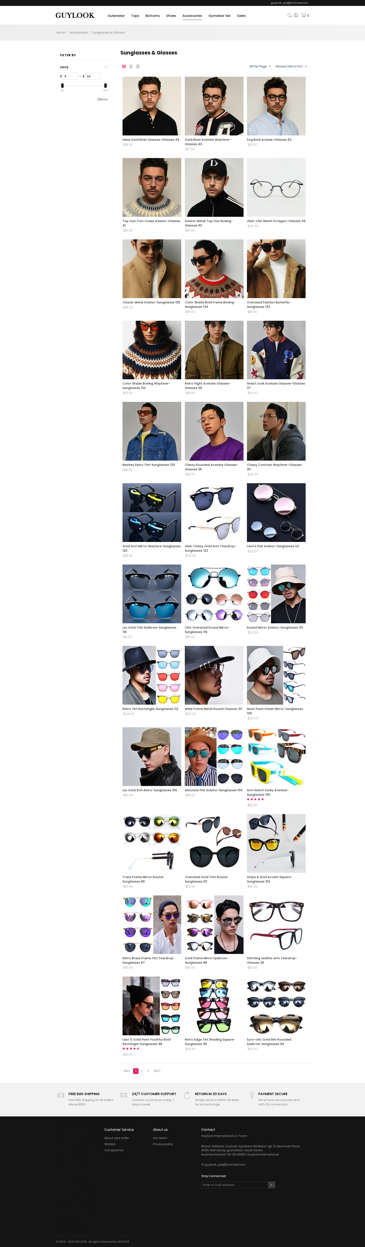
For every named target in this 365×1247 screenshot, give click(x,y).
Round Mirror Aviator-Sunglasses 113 (275, 627)
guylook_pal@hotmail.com (225, 1164)
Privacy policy (163, 1144)
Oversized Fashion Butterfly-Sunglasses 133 (269, 304)
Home (60, 32)
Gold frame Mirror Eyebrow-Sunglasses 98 (206, 960)
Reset (104, 99)
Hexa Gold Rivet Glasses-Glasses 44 (151, 140)
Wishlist (110, 1144)
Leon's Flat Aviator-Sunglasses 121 (273, 546)
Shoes (171, 16)
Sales (241, 16)
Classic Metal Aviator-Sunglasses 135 (151, 302)
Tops (135, 16)
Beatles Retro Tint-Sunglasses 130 (149, 465)
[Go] (271, 1185)
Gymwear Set (219, 16)
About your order (116, 1138)
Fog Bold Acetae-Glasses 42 (269, 140)
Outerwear (116, 16)
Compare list (114, 1150)
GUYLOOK (123, 1241)
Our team (160, 1138)
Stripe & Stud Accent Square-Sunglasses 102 (269, 879)
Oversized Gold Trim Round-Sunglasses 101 (207, 879)
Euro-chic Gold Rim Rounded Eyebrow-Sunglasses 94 (269, 1041)
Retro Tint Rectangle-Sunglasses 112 (150, 709)
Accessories (192, 16)
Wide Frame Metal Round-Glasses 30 (213, 709)
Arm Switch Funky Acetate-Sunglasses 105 (268, 792)
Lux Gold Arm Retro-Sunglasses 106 (150, 790)
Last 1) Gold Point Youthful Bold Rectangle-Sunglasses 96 (147, 1041)
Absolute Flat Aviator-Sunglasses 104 (213, 790)
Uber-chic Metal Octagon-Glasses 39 (276, 221)
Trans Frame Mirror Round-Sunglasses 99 (143, 879)
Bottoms (153, 16)
